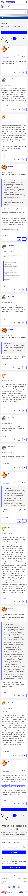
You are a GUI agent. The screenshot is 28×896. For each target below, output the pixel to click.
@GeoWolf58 (5, 61)
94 (4, 235)
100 (5, 463)
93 (4, 156)
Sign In (26, 2)
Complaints (3, 881)
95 (4, 286)
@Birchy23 (6, 624)
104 (5, 751)
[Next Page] (6, 41)
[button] (26, 47)
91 (4, 69)
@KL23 (6, 488)
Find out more (5, 57)
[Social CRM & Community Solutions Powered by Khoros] (23, 892)
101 (5, 517)
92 (4, 105)
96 (4, 319)
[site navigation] (2, 2)
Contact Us (24, 881)
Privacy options (4, 878)
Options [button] (3, 23)
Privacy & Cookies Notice (7, 880)
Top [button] (15, 875)
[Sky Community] (9, 2)
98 (4, 407)
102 (5, 598)
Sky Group (3, 882)
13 (23, 38)
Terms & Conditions (22, 878)
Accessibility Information (21, 880)
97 (4, 364)
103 (5, 692)
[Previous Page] (2, 38)
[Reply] (24, 72)
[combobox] (13, 12)
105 (5, 800)
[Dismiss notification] (26, 7)
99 (4, 436)
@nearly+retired (8, 180)
